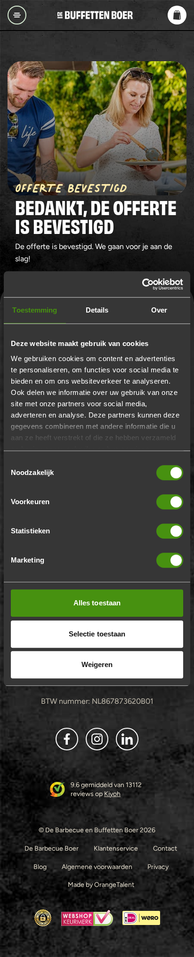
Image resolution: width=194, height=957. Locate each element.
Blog (40, 866)
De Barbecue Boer (51, 848)
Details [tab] (97, 310)
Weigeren (97, 664)
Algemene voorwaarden (97, 866)
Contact (165, 848)
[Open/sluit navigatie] (17, 15)
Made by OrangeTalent (101, 884)
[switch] (169, 501)
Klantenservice (116, 848)
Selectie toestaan (97, 634)
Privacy (158, 866)
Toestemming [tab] (34, 310)
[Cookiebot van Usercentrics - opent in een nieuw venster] (142, 284)
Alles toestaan (97, 603)
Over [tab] (159, 310)
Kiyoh (112, 793)
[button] (177, 15)
